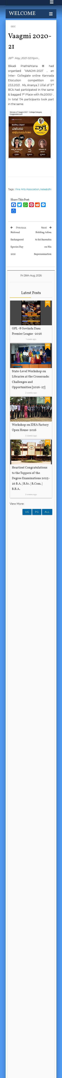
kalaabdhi (46, 189)
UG (27, 511)
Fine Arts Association (27, 189)
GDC (13, 26)
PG (37, 511)
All (47, 511)
